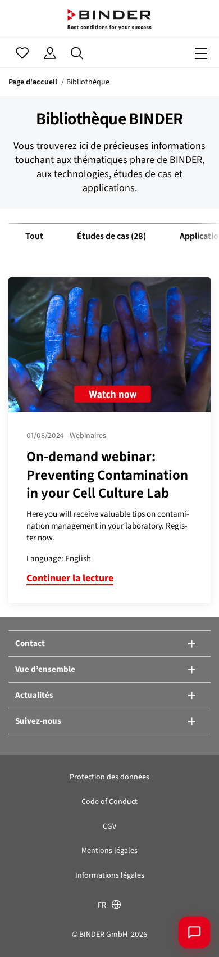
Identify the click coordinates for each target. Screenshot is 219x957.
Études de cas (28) (111, 236)
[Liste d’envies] (22, 53)
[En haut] (25, 932)
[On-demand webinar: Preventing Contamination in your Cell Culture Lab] (109, 344)
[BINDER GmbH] (109, 19)
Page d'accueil (32, 81)
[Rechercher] (77, 53)
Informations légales (109, 875)
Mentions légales (109, 850)
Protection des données (109, 776)
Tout (34, 236)
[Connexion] (49, 53)
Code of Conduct (109, 801)
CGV (109, 826)
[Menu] (201, 53)
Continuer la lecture (69, 578)
